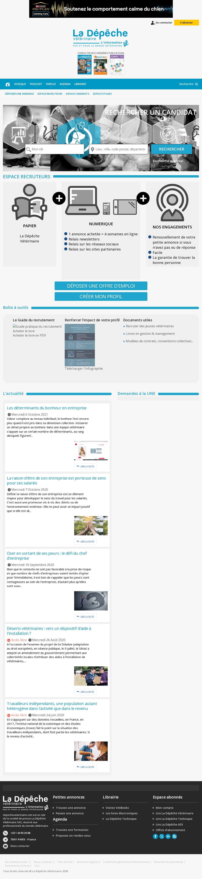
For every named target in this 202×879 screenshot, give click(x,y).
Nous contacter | (44, 862)
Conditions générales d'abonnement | (127, 862)
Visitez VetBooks (117, 808)
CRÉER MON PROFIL (101, 296)
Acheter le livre (24, 331)
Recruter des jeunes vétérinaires (150, 326)
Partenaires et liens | (18, 865)
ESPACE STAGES (102, 93)
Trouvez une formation (72, 830)
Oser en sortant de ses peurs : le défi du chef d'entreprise (47, 556)
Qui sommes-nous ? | (18, 862)
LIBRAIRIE (80, 84)
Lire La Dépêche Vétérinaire (174, 813)
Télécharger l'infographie (84, 368)
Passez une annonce (70, 813)
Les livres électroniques (121, 813)
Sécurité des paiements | (169, 862)
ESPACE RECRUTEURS (49, 93)
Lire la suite (87, 466)
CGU (37, 865)
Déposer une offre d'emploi (101, 285)
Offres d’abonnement (170, 830)
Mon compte (164, 808)
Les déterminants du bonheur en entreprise (47, 408)
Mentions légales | (89, 862)
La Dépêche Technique (121, 819)
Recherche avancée (168, 161)
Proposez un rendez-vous (73, 835)
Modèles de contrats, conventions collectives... (159, 341)
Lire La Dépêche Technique (174, 819)
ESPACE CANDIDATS (77, 93)
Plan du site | (66, 862)
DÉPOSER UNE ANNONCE (19, 93)
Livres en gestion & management (150, 333)
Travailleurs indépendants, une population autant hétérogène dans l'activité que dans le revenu (52, 706)
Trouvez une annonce (71, 808)
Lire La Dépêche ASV (169, 824)
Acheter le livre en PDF (29, 335)
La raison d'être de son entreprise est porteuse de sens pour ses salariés (56, 480)
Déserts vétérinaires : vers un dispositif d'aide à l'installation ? (49, 631)
